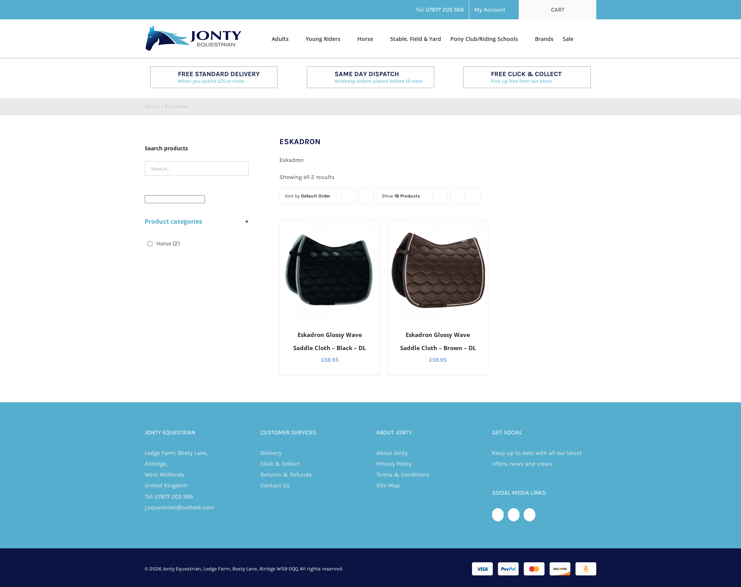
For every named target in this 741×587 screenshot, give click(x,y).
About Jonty (392, 452)
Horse (168, 243)
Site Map (388, 485)
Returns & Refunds (286, 474)
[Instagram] (529, 514)
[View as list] (472, 196)
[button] (585, 38)
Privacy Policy (393, 463)
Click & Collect (280, 463)
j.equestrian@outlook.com (179, 507)
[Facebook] (498, 514)
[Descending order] (366, 196)
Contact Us (275, 485)
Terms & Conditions (403, 474)
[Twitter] (513, 514)
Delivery (271, 452)
